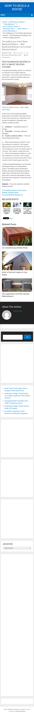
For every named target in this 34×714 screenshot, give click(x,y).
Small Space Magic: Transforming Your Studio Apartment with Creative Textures (17, 396)
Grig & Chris (7, 53)
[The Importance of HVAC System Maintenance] (17, 285)
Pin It (11, 218)
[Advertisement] (17, 363)
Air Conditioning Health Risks (15, 248)
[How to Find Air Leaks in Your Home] (17, 260)
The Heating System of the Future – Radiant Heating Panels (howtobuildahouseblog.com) (14, 192)
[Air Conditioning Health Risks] (17, 236)
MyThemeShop (20, 711)
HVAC (19, 55)
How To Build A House (17, 7)
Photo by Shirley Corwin (10, 107)
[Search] (27, 337)
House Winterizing (10, 55)
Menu (3, 15)
